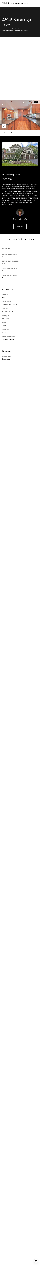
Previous (5, 133)
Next (11, 133)
